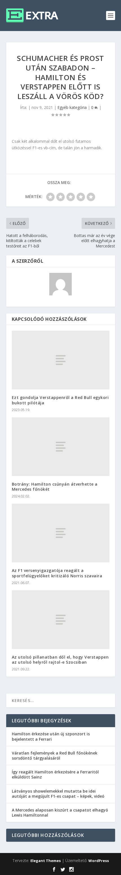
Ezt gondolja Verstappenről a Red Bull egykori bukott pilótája (60, 400)
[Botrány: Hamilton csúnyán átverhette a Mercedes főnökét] (60, 446)
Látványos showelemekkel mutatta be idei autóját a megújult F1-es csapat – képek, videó (58, 793)
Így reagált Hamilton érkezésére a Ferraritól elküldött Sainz (55, 774)
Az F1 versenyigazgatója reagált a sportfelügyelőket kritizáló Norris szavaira (57, 573)
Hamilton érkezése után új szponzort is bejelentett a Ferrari (51, 736)
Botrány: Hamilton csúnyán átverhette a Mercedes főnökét (55, 486)
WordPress (98, 860)
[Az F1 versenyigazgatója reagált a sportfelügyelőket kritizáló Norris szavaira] (60, 533)
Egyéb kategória (72, 107)
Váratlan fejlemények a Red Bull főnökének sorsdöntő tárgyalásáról (54, 755)
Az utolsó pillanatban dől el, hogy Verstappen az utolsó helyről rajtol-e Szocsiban (60, 659)
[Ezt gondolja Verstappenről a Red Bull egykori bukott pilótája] (60, 360)
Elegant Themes (45, 860)
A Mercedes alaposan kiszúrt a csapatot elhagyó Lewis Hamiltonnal (60, 812)
